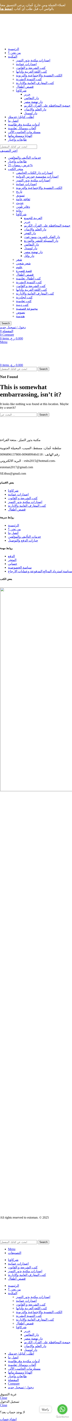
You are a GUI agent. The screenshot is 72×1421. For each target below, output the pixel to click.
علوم (19, 267)
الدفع (11, 556)
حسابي (12, 563)
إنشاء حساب (8, 1419)
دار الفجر (30, 233)
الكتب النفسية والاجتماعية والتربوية (39, 75)
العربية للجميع (33, 218)
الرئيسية (13, 525)
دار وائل (29, 255)
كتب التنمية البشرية (29, 79)
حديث (20, 203)
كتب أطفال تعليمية (28, 278)
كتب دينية (22, 305)
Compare (14, 1383)
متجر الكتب (15, 169)
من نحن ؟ (14, 529)
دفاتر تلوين (23, 206)
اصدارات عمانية (26, 64)
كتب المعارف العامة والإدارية (35, 83)
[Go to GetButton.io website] (62, 1417)
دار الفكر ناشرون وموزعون (42, 237)
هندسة (20, 316)
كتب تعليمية (24, 301)
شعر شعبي (23, 263)
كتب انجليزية (24, 297)
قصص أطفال (25, 86)
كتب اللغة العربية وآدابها (31, 71)
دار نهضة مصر (33, 102)
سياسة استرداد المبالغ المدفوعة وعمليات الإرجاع (40, 571)
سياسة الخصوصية (20, 567)
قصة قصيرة (24, 271)
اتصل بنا (13, 533)
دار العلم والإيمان (35, 109)
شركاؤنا (21, 90)
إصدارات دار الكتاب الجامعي (34, 172)
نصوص (20, 312)
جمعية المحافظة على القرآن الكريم (47, 105)
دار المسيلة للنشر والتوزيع (41, 240)
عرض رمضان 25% (20, 165)
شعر (19, 259)
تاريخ (19, 191)
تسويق (20, 195)
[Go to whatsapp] (62, 1409)
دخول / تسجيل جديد (21, 1387)
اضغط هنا (6, 9)
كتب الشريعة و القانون (31, 68)
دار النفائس (31, 98)
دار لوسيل (30, 113)
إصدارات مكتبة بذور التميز (33, 60)
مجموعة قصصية (27, 308)
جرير (27, 94)
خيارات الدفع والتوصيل (23, 540)
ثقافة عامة (23, 199)
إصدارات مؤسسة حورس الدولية (37, 176)
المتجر (12, 560)
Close (3, 1398)
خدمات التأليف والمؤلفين (24, 157)
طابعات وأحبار (17, 161)
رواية (19, 210)
